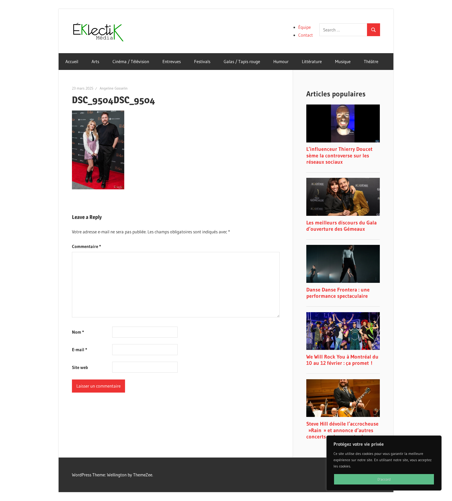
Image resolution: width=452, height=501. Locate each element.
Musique (343, 61)
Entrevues (171, 61)
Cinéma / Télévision (130, 61)
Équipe (304, 27)
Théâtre (371, 61)
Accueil (71, 61)
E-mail (79, 349)
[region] (384, 463)
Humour (281, 61)
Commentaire (86, 246)
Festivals (202, 61)
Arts (95, 61)
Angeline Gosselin (114, 88)
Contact (305, 35)
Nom (78, 332)
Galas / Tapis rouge (242, 61)
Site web (80, 367)
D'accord (384, 479)
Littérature (312, 61)
